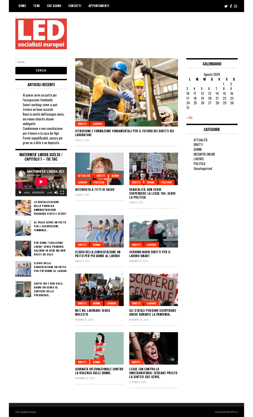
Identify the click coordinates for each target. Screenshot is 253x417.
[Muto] (56, 192)
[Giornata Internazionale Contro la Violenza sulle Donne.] (99, 348)
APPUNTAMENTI (99, 6)
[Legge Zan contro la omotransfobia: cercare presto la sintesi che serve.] (153, 348)
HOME (22, 6)
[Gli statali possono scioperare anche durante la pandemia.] (153, 290)
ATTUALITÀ (84, 175)
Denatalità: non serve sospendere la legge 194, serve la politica (152, 193)
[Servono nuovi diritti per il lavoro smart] (153, 231)
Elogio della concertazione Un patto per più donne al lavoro (98, 254)
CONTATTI (74, 6)
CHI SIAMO (54, 6)
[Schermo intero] (62, 192)
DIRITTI (82, 124)
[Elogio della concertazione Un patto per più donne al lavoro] (99, 231)
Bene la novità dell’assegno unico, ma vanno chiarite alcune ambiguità (43, 119)
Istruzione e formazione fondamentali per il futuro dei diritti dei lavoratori (124, 133)
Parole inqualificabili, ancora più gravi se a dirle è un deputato (42, 140)
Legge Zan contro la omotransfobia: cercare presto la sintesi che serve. (153, 373)
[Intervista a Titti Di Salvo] (99, 169)
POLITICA (99, 182)
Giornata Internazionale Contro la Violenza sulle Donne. (99, 371)
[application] (41, 181)
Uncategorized (203, 168)
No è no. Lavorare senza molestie (92, 312)
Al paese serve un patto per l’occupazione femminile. (40, 97)
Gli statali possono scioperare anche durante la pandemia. (152, 312)
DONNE (115, 175)
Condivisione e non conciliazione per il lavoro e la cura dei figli (43, 131)
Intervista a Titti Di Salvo (94, 189)
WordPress (232, 412)
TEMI (36, 6)
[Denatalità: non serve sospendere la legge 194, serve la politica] (153, 169)
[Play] (20, 192)
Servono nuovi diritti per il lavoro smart (150, 254)
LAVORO (97, 124)
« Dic (189, 117)
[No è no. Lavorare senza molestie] (99, 290)
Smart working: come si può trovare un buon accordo (40, 107)
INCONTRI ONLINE (204, 154)
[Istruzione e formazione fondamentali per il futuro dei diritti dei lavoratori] (126, 92)
